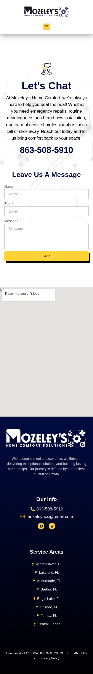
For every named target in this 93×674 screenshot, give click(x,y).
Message (11, 221)
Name (9, 186)
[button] (46, 27)
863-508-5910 (46, 150)
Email (8, 204)
